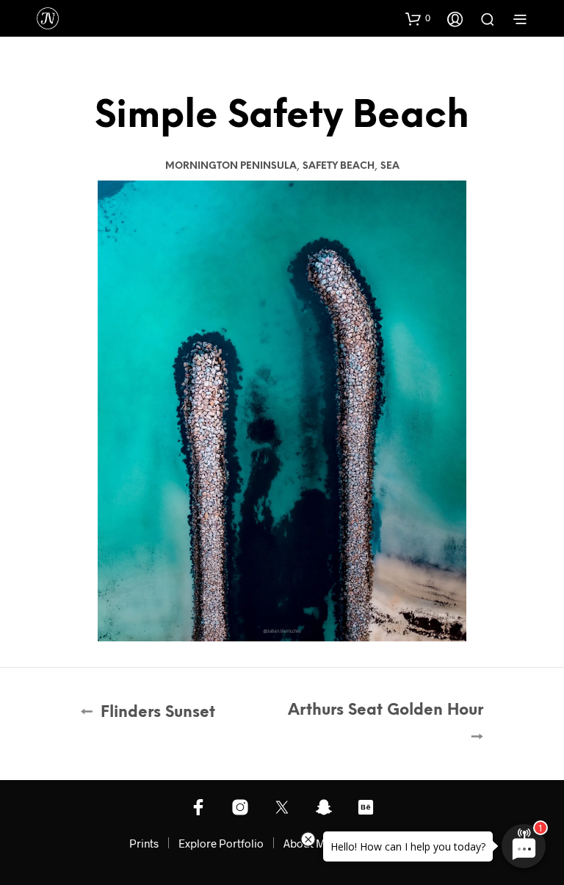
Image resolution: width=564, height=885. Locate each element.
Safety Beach (339, 166)
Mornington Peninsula (231, 166)
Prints (144, 843)
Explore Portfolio (221, 843)
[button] (417, 18)
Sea (390, 166)
